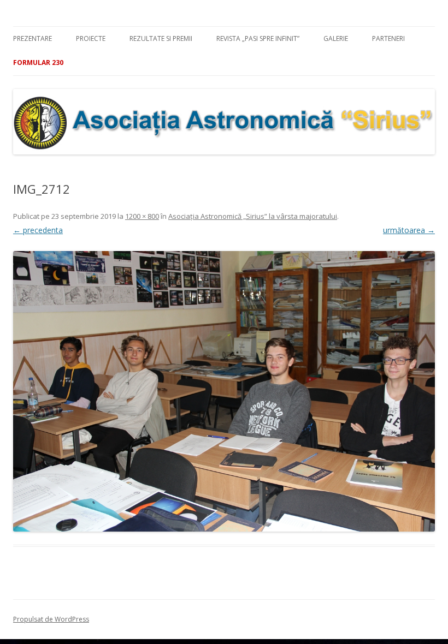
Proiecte (90, 38)
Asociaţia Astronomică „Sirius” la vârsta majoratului (252, 216)
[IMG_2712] (224, 391)
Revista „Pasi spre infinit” (257, 38)
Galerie (335, 38)
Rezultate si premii (160, 38)
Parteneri (388, 38)
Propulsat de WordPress (51, 619)
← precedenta (38, 230)
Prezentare (32, 38)
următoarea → (409, 230)
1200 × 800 (142, 216)
